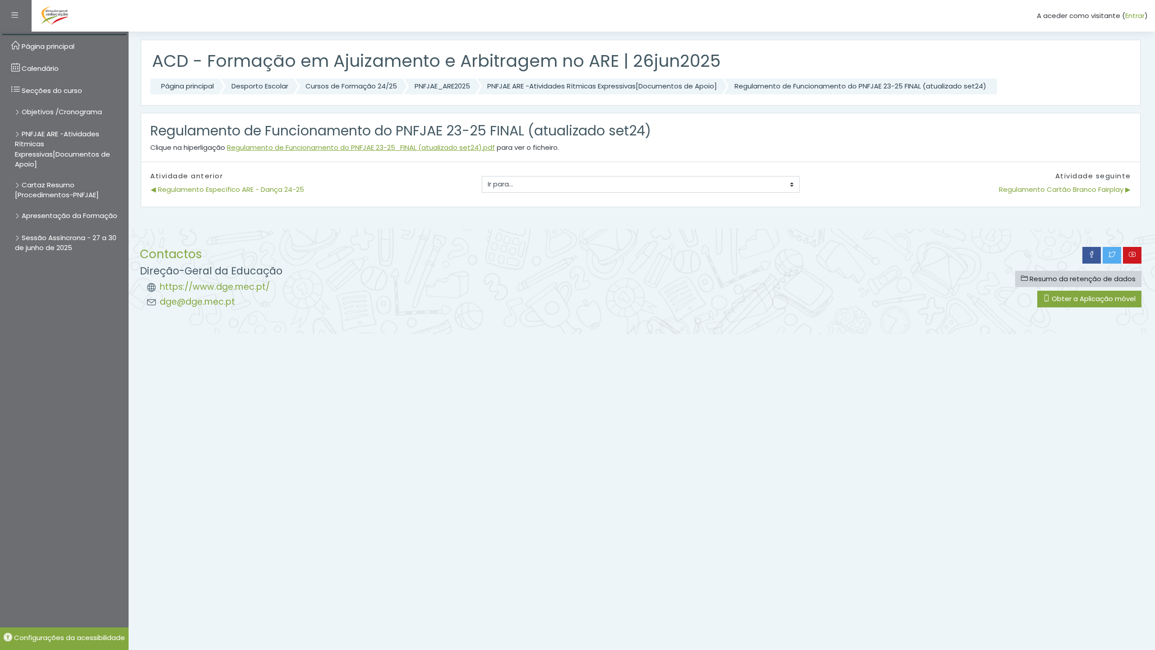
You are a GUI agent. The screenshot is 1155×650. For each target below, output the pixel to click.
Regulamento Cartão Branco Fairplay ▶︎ (1065, 189)
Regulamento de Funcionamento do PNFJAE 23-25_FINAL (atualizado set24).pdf (361, 147)
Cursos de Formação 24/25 (351, 86)
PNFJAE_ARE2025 (442, 86)
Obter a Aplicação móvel (1093, 298)
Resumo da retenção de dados (1082, 278)
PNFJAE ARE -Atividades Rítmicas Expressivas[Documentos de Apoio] (602, 86)
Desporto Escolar (259, 86)
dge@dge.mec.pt (197, 302)
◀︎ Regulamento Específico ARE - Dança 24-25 (227, 189)
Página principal (187, 86)
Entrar (1135, 15)
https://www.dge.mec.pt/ (215, 287)
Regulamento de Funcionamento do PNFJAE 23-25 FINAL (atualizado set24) (860, 86)
